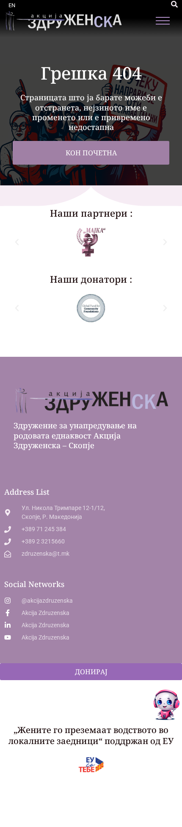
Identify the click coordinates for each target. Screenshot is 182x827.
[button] (174, 4)
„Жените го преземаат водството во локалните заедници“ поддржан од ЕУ (91, 735)
